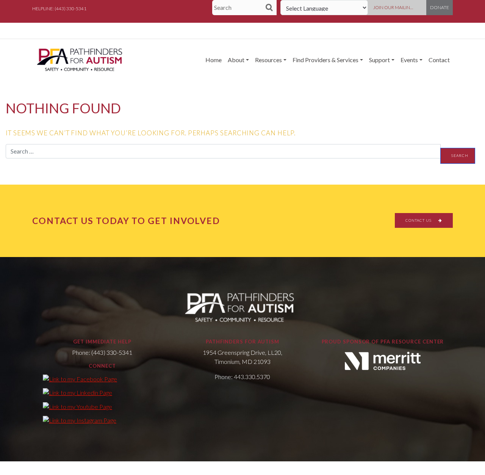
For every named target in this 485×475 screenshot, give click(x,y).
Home (213, 59)
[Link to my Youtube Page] (77, 406)
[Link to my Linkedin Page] (77, 392)
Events (409, 59)
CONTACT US (419, 220)
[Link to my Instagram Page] (79, 420)
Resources (268, 59)
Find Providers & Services (325, 59)
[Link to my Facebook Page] (80, 379)
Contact (439, 59)
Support (379, 59)
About (236, 59)
